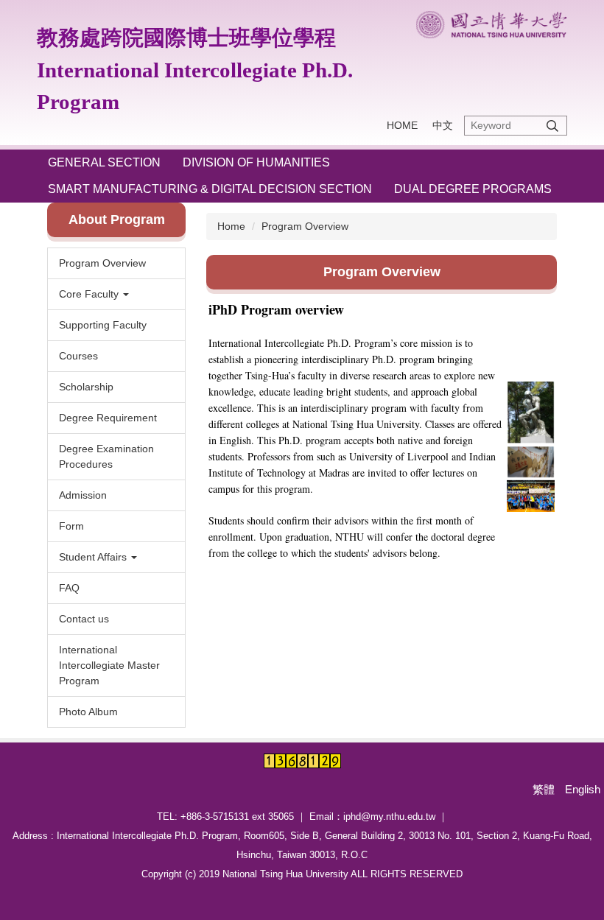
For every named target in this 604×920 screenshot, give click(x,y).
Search (552, 125)
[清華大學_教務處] (491, 24)
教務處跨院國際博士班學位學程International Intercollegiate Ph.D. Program (195, 69)
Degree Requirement (108, 418)
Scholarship (86, 387)
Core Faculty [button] (90, 294)
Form (71, 526)
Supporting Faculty (103, 325)
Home (231, 226)
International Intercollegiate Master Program (109, 665)
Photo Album (88, 711)
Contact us (84, 619)
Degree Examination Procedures (106, 456)
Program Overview (102, 263)
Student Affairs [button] (94, 557)
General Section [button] (104, 162)
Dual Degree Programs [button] (473, 189)
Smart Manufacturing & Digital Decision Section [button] (210, 189)
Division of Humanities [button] (256, 162)
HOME (402, 125)
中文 (442, 125)
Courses (78, 356)
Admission (83, 495)
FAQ (69, 588)
